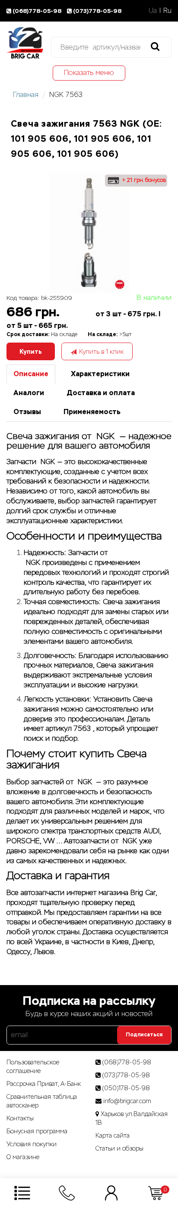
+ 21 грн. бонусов (143, 180)
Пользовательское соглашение (32, 1066)
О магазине (22, 1157)
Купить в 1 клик (101, 351)
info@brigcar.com (127, 1101)
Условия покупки (31, 1144)
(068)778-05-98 (37, 11)
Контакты (20, 1118)
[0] (155, 1192)
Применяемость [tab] (92, 411)
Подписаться (144, 1034)
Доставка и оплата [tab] (101, 392)
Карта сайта (112, 1135)
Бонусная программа (36, 1131)
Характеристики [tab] (100, 373)
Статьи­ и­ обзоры (119, 1148)
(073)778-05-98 (97, 11)
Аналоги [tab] (28, 392)
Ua (153, 10)
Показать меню (89, 73)
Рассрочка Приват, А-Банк (43, 1083)
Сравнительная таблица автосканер (41, 1101)
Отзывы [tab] (27, 411)
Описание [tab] (30, 373)
